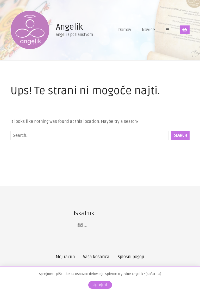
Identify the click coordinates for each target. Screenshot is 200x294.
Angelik (69, 27)
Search (180, 135)
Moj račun (65, 256)
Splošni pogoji (131, 256)
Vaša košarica (96, 256)
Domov (124, 29)
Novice (148, 29)
